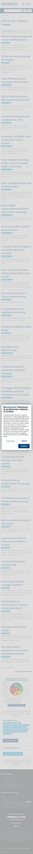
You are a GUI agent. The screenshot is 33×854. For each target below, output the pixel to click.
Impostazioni (11, 441)
